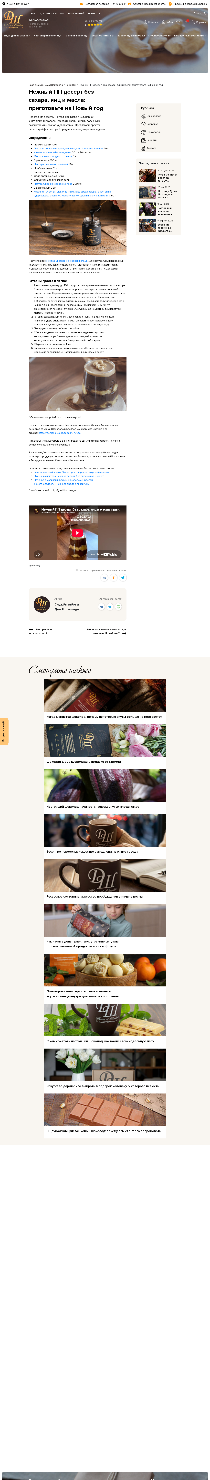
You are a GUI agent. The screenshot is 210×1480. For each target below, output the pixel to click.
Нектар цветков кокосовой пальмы (67, 260)
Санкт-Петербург (19, 3)
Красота (151, 148)
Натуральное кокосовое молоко (53, 183)
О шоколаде (153, 116)
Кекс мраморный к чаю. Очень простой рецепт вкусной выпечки (71, 472)
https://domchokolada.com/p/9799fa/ (60, 433)
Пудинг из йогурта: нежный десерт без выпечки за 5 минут (69, 476)
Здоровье (152, 124)
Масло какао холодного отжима (53, 156)
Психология (153, 132)
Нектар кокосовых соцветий (51, 164)
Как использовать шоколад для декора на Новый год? (106, 631)
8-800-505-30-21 (39, 20)
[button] (151, 22)
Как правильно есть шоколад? (41, 631)
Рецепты (151, 140)
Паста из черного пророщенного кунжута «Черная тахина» (68, 148)
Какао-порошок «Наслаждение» (52, 152)
